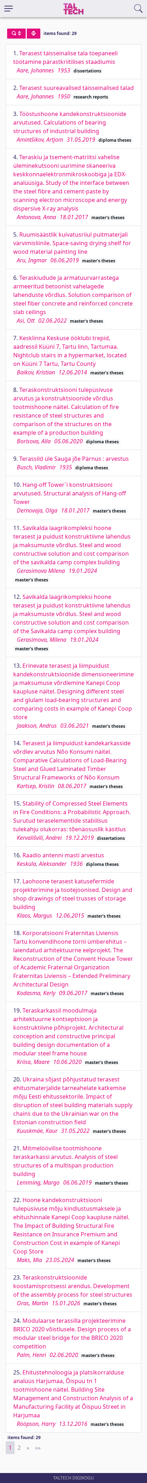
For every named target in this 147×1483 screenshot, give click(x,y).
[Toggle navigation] (8, 8)
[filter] (16, 34)
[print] (33, 34)
